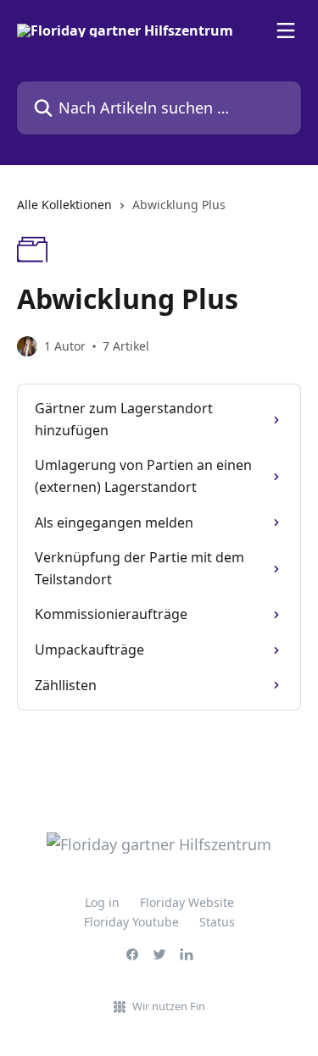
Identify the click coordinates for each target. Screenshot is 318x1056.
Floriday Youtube (131, 922)
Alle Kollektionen (64, 204)
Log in (102, 902)
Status (217, 922)
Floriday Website (187, 902)
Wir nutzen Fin (168, 1006)
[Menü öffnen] (286, 30)
